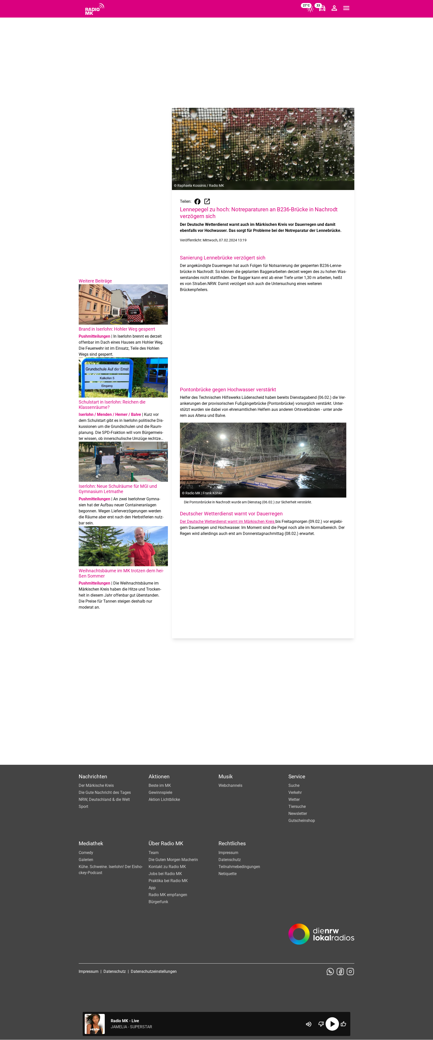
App (152, 887)
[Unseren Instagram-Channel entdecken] (350, 972)
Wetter (294, 799)
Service (296, 777)
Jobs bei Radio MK (165, 873)
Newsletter (297, 813)
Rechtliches (232, 843)
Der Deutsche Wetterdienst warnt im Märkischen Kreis (227, 521)
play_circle (332, 1024)
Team (154, 852)
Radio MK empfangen (168, 894)
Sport (83, 806)
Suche (293, 785)
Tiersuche (297, 806)
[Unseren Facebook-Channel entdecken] (340, 972)
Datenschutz (230, 859)
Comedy (86, 852)
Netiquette (228, 873)
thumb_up (343, 1024)
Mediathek (91, 843)
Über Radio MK (166, 843)
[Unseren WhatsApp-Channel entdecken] (330, 972)
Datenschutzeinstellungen (154, 971)
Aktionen (159, 777)
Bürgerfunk (158, 901)
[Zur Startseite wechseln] (95, 9)
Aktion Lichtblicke (164, 799)
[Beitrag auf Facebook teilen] (197, 202)
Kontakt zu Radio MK (167, 866)
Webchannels (230, 785)
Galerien (86, 859)
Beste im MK (160, 785)
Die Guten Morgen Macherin (173, 859)
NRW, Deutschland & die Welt (104, 799)
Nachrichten (93, 777)
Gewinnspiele (160, 792)
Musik (226, 777)
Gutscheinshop (301, 820)
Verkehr (295, 792)
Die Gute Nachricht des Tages (105, 792)
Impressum (228, 852)
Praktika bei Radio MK (168, 880)
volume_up (308, 1024)
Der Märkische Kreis (96, 785)
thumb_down (321, 1024)
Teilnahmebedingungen (239, 866)
